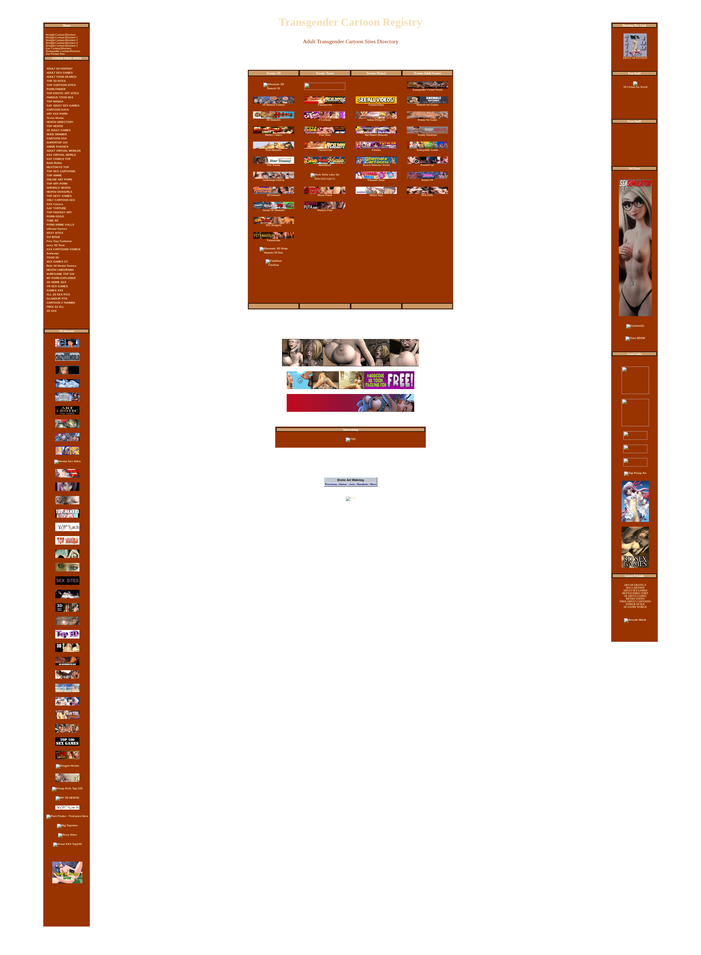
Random (362, 484)
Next (373, 484)
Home (343, 484)
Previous (331, 484)
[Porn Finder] (67, 816)
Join (352, 484)
